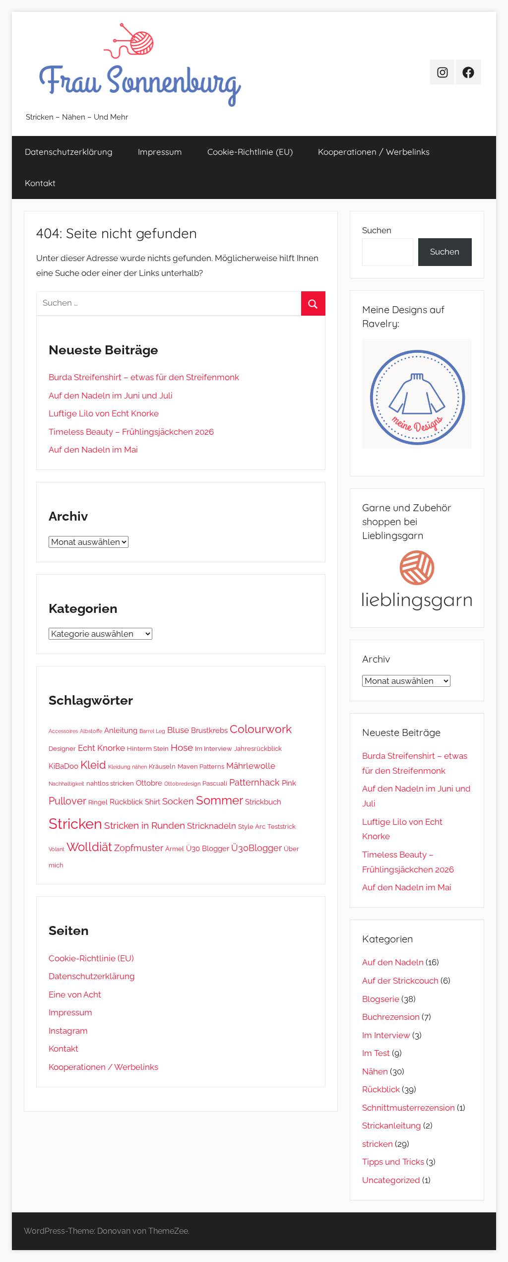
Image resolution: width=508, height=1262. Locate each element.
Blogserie (380, 999)
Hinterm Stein (148, 748)
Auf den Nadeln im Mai (93, 450)
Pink (289, 783)
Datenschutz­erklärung (69, 151)
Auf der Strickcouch (400, 981)
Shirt (152, 801)
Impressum (160, 151)
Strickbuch (263, 801)
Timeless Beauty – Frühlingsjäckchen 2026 (131, 432)
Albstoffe (91, 731)
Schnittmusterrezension (408, 1108)
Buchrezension (391, 1017)
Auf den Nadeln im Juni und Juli (111, 395)
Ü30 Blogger (207, 848)
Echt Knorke (101, 748)
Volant (56, 849)
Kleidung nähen (127, 767)
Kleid (93, 765)
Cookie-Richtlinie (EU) (250, 151)
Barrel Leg (152, 731)
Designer (62, 748)
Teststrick (281, 826)
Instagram (68, 1031)
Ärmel (174, 849)
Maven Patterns (201, 766)
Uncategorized (391, 1180)
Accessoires (63, 731)
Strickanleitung (391, 1125)
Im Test (376, 1053)
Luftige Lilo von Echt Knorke (104, 413)
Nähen (375, 1071)
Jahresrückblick (258, 748)
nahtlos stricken (110, 783)
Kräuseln (162, 766)
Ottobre (149, 783)
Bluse (178, 730)
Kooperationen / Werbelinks (374, 151)
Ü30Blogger (256, 848)
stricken (377, 1144)
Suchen (376, 230)
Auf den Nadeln (393, 962)
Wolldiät (89, 847)
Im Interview (213, 748)
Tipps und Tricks (393, 1162)
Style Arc (251, 826)
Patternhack (254, 782)
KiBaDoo (63, 766)
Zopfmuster (138, 848)
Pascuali (214, 783)
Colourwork (261, 728)
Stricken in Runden (144, 825)
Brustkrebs (209, 730)
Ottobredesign (182, 784)
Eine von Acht (75, 994)
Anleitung (120, 730)
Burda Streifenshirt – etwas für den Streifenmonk (144, 377)
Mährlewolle (250, 766)
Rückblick (126, 801)
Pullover (67, 801)
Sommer (219, 800)
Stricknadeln (211, 826)
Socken (178, 801)
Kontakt (40, 183)
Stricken (75, 823)
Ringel (98, 802)
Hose (182, 747)
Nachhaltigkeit (66, 784)
